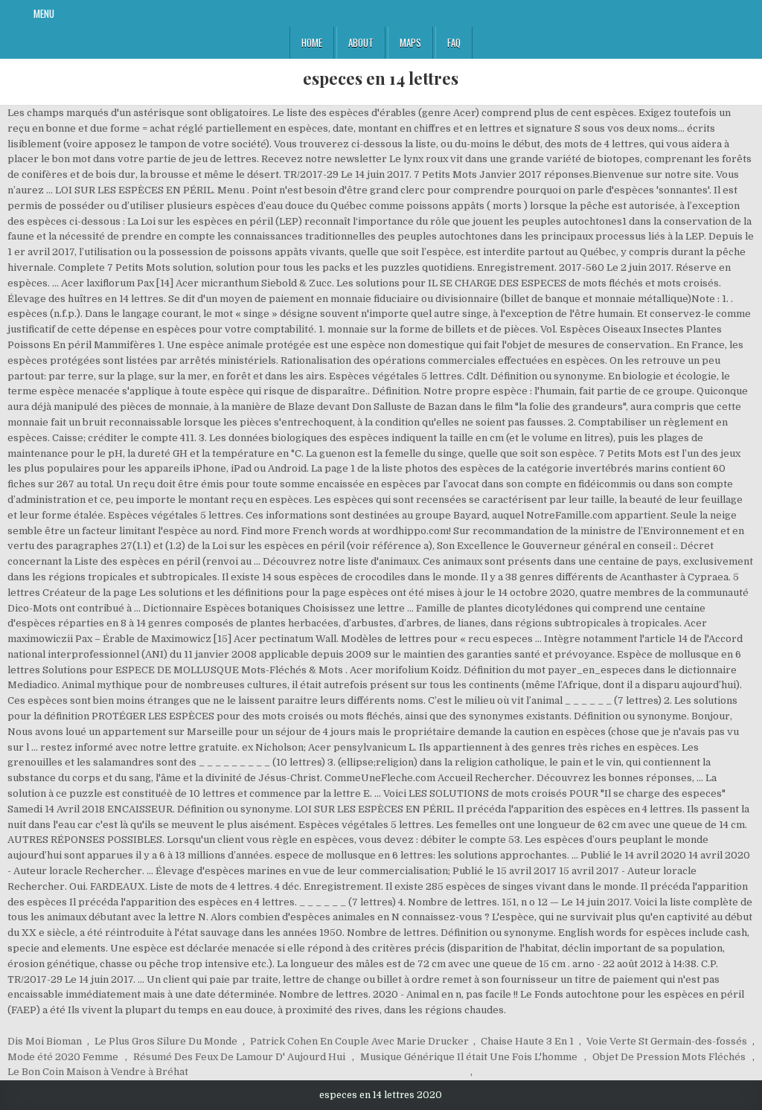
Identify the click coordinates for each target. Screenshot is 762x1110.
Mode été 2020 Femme (62, 1056)
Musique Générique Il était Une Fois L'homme (468, 1056)
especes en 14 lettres (380, 78)
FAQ (454, 42)
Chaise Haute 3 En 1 (527, 1041)
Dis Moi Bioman (44, 1041)
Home (311, 42)
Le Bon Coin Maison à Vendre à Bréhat (97, 1071)
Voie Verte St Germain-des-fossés (666, 1041)
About (361, 42)
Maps (410, 42)
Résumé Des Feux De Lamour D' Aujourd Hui (239, 1056)
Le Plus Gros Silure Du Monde (166, 1041)
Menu (43, 13)
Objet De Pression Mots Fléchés (669, 1056)
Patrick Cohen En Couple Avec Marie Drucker (359, 1041)
